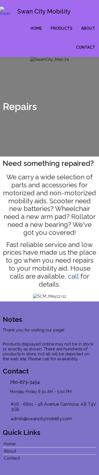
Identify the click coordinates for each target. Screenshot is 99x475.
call (73, 276)
